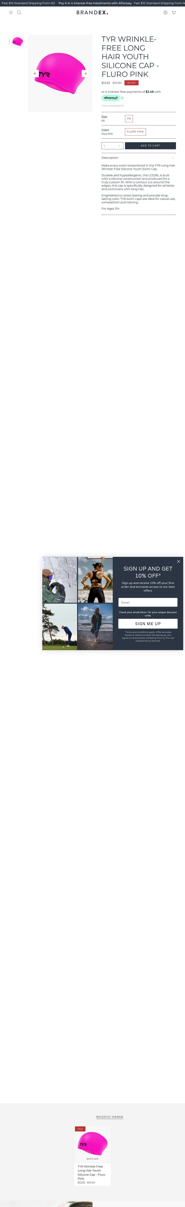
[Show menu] (10, 12)
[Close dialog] (178, 561)
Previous (35, 73)
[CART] (174, 12)
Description (110, 157)
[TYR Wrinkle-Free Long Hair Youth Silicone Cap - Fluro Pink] (92, 1144)
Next (85, 73)
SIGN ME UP (148, 623)
